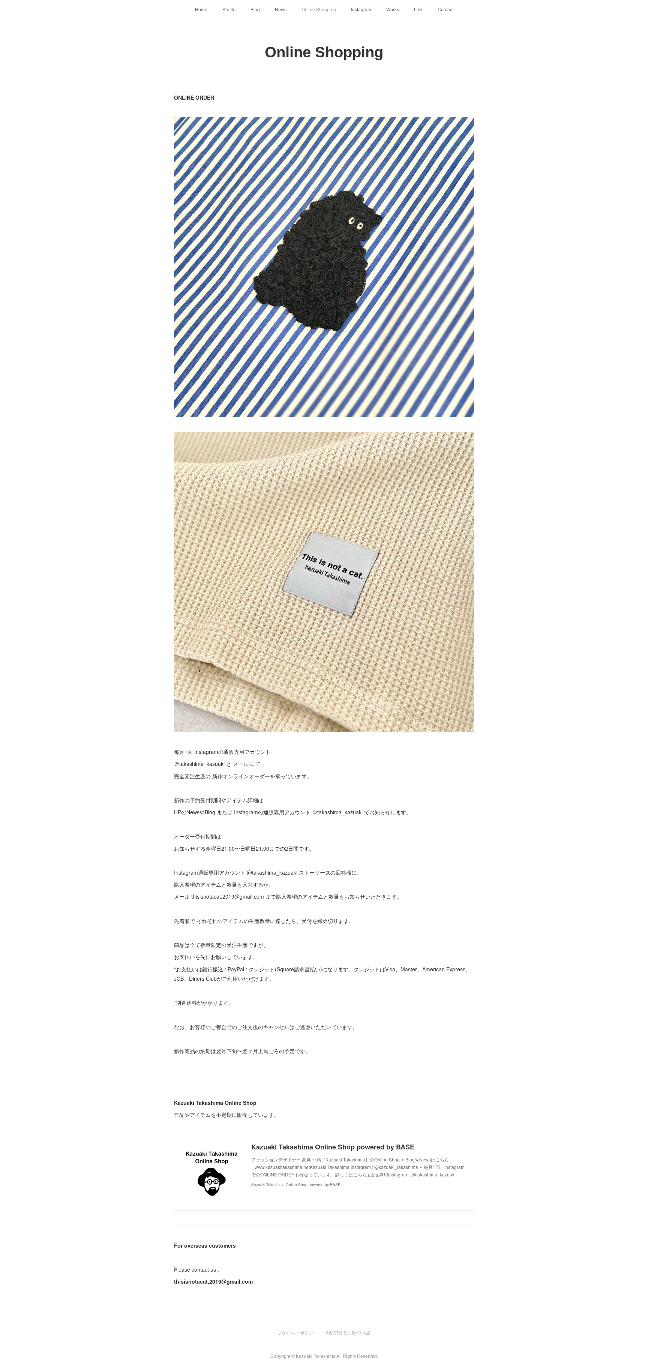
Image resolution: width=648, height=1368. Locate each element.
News (280, 9)
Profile (229, 9)
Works (392, 9)
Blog (255, 9)
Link (418, 9)
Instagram (361, 9)
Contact (445, 9)
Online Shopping (319, 9)
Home (201, 9)
